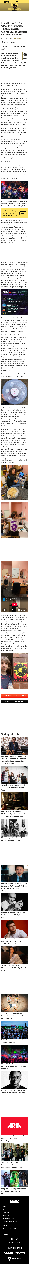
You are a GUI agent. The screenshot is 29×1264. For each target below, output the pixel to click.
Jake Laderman (17, 38)
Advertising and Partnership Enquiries (11, 1228)
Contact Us (5, 1234)
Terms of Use (6, 1215)
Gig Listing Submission (8, 1231)
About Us (5, 1209)
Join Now (23, 213)
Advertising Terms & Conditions (10, 1221)
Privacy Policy (6, 1212)
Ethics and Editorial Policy (8, 1218)
